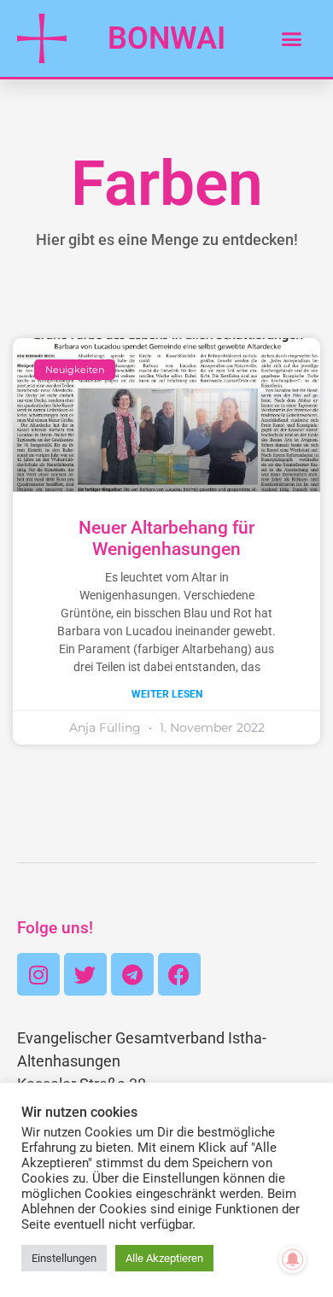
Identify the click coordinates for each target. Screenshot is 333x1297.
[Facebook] (179, 974)
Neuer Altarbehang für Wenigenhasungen (166, 538)
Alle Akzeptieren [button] (164, 1258)
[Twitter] (85, 974)
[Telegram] (132, 974)
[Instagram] (38, 974)
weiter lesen (166, 694)
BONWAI (166, 38)
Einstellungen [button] (64, 1258)
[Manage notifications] (293, 1259)
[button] (291, 38)
